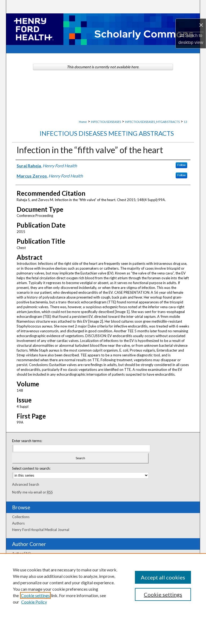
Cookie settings (35, 595)
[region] (103, 585)
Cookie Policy (34, 601)
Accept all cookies (163, 577)
